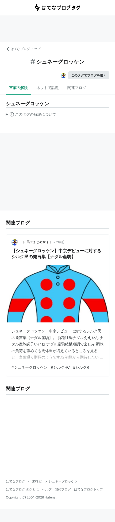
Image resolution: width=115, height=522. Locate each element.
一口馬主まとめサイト (36, 242)
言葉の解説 (18, 87)
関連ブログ (76, 87)
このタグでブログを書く (88, 75)
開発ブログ (63, 489)
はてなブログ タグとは (22, 489)
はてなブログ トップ (25, 49)
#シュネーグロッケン (29, 367)
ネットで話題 (47, 87)
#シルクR (81, 367)
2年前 (60, 242)
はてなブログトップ (88, 489)
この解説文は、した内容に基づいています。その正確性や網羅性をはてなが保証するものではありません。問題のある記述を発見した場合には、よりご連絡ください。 (31, 115)
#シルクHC (60, 367)
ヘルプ (47, 489)
